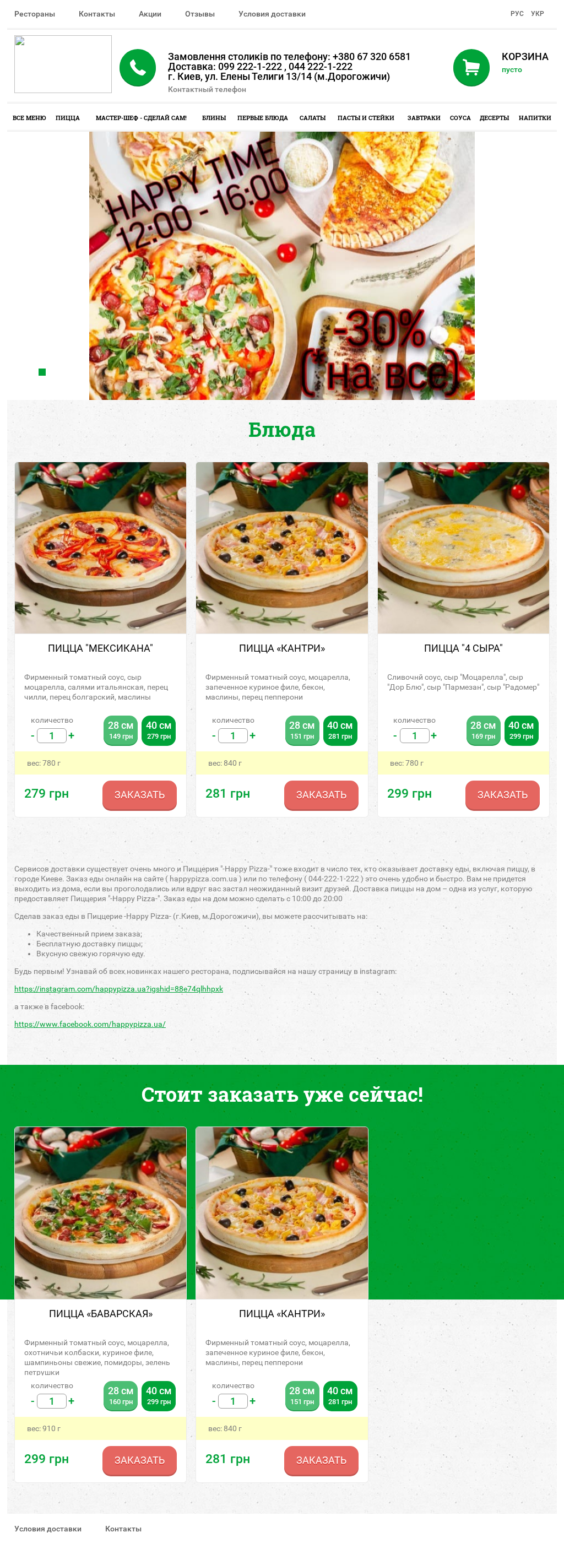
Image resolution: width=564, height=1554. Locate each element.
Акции (150, 13)
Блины (214, 117)
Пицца (68, 117)
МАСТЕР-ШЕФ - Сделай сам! (141, 117)
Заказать (140, 794)
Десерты (494, 117)
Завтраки (424, 117)
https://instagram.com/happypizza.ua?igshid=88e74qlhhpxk (118, 988)
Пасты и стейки (366, 117)
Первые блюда (262, 117)
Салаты (313, 117)
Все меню (29, 117)
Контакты (97, 13)
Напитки (535, 117)
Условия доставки (272, 13)
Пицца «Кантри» (282, 1313)
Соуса (460, 117)
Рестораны (34, 13)
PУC (517, 14)
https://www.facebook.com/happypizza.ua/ (90, 1024)
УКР (537, 14)
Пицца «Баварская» (101, 1313)
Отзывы (200, 13)
